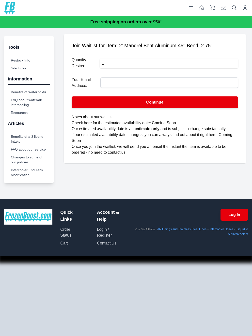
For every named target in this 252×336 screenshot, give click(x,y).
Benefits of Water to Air (28, 92)
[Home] (10, 8)
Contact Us (106, 243)
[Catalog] (202, 8)
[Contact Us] (223, 8)
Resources (19, 113)
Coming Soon (164, 123)
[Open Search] (234, 8)
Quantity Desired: (79, 63)
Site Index (18, 68)
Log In (234, 215)
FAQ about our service (28, 149)
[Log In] (245, 8)
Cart (64, 243)
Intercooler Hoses (221, 229)
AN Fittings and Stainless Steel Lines (181, 229)
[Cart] (213, 8)
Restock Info (20, 60)
